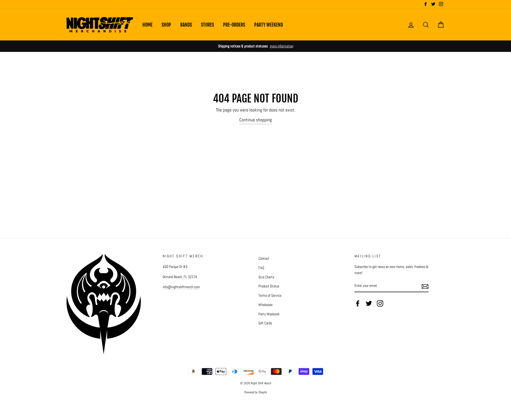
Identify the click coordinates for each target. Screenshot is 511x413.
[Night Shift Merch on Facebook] (358, 303)
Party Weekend (268, 25)
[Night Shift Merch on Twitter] (369, 303)
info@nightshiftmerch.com (181, 286)
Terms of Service (269, 295)
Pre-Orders (234, 25)
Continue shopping (255, 120)
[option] (255, 46)
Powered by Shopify (255, 392)
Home (147, 25)
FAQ (261, 267)
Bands (186, 25)
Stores (207, 25)
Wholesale (265, 304)
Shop (166, 25)
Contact (263, 258)
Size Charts (266, 277)
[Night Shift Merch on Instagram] (380, 303)
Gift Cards (265, 323)
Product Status (268, 286)
